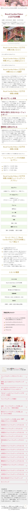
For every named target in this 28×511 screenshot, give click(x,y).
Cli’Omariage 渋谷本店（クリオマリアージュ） (15, 324)
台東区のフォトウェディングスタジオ (12, 453)
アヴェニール (8, 329)
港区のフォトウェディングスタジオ (12, 436)
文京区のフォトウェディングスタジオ (12, 446)
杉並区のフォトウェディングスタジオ (12, 457)
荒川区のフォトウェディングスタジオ (12, 470)
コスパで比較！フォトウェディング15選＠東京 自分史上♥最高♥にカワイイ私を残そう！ (14, 508)
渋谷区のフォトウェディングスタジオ (12, 425)
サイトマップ (5, 482)
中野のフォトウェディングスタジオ (12, 428)
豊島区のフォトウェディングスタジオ (12, 461)
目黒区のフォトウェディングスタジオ (12, 432)
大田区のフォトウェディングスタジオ (12, 474)
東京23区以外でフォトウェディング (12, 478)
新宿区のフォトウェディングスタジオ (12, 449)
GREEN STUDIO (8, 327)
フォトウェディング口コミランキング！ (14, 322)
